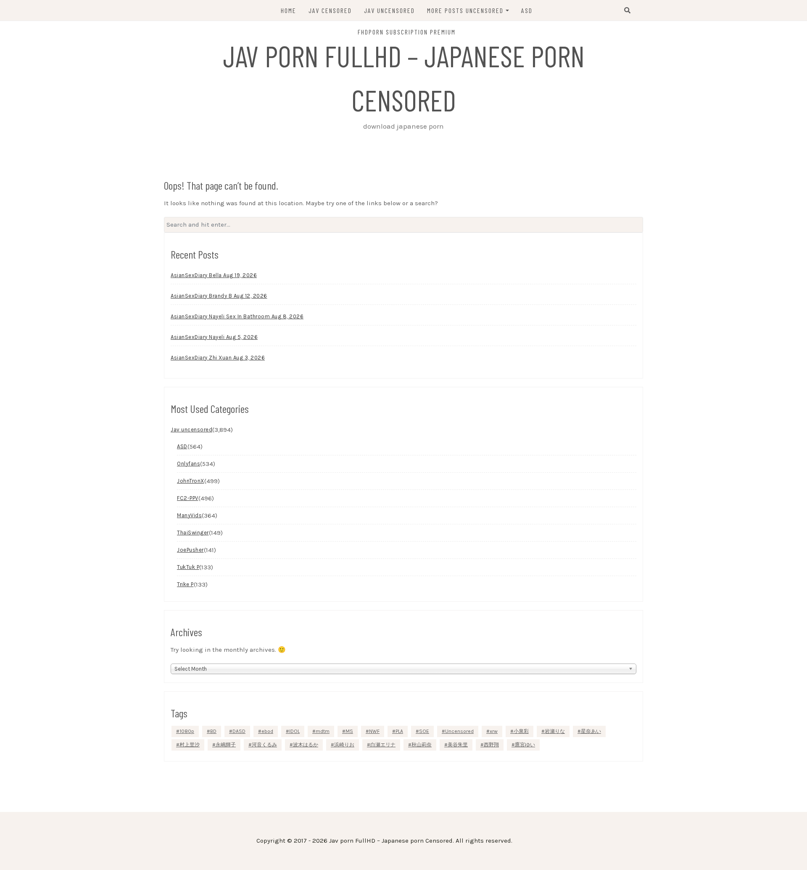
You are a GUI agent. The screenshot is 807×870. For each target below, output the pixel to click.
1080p (186, 731)
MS (349, 731)
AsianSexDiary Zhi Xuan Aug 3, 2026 (218, 357)
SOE (424, 731)
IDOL (294, 731)
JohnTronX (190, 481)
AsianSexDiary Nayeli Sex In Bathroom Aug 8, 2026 (237, 316)
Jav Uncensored (389, 10)
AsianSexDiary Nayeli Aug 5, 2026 (214, 337)
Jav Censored (330, 10)
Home (288, 10)
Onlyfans (188, 463)
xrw (494, 731)
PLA (399, 731)
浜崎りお (344, 745)
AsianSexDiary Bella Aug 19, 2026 (214, 275)
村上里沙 (189, 745)
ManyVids (189, 515)
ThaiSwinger (193, 532)
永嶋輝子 (226, 745)
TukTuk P (188, 567)
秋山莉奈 (421, 745)
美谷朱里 (458, 745)
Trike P (185, 584)
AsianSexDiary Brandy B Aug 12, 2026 (219, 296)
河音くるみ (264, 745)
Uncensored (459, 731)
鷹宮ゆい (525, 745)
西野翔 (491, 745)
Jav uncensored (191, 429)
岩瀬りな (555, 731)
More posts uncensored (465, 10)
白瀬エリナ (383, 745)
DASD (238, 731)
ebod (267, 731)
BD (213, 731)
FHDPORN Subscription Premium (407, 32)
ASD (527, 10)
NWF (374, 731)
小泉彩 (521, 731)
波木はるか (305, 745)
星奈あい (591, 731)
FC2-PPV (187, 498)
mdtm (323, 731)
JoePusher (190, 550)
